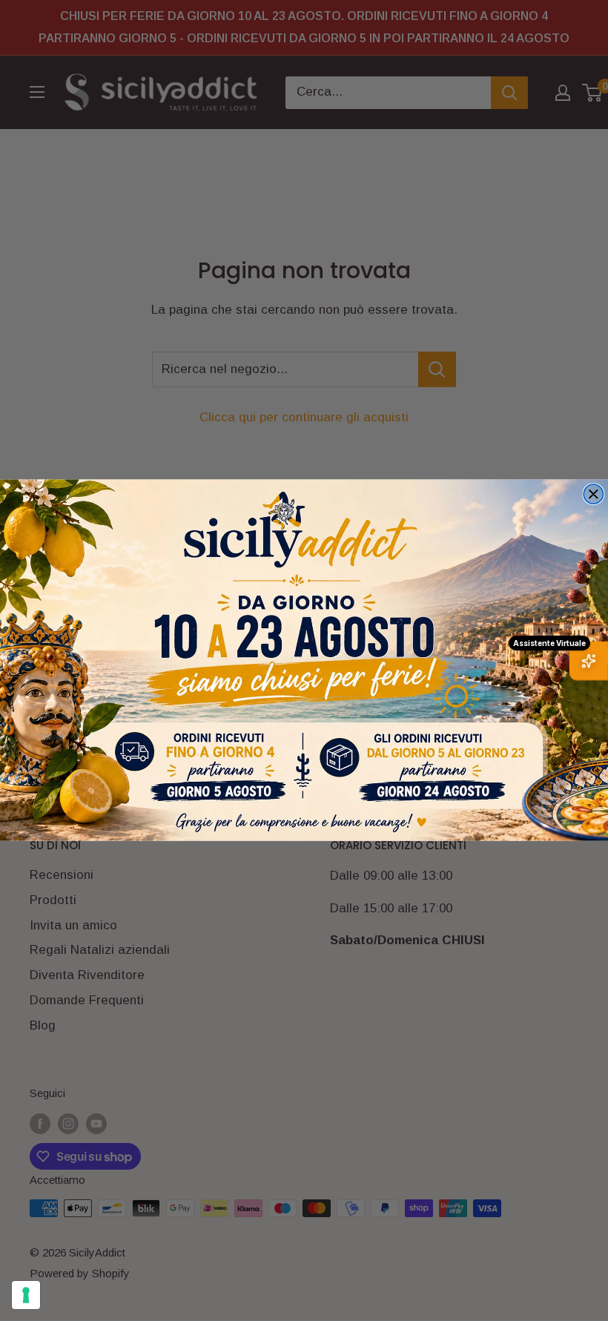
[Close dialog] (593, 494)
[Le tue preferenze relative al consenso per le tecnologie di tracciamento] (26, 1295)
